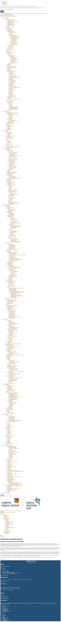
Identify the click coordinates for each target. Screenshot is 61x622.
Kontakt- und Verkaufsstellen (12, 329)
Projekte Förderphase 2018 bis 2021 (15, 420)
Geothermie (11, 370)
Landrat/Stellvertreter (11, 100)
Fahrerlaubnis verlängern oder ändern (15, 396)
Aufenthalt (9, 208)
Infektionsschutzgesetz (13, 167)
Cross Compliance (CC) (11, 182)
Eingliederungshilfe (12, 257)
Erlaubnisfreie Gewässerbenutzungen (15, 373)
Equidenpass (11, 201)
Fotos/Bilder (13, 61)
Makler (9, 127)
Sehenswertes (10, 48)
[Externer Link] (31, 560)
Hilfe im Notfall (13, 240)
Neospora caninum (12, 197)
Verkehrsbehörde (10, 408)
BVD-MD (10, 192)
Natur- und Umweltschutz (10, 345)
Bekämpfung (13, 193)
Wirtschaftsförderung (9, 129)
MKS (10, 196)
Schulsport (7, 435)
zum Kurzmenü (4, 3)
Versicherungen (13, 228)
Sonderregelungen (12, 322)
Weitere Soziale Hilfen (11, 310)
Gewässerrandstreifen (11, 375)
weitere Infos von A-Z (11, 173)
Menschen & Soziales (5, 205)
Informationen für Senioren (12, 299)
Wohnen (10, 94)
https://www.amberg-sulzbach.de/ (8, 573)
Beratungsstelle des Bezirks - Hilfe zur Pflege (16, 288)
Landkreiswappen (10, 144)
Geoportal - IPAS (10, 69)
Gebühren (10, 332)
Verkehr (10, 91)
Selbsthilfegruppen (12, 154)
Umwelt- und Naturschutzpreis (14, 353)
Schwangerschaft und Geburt (12, 446)
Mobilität (7, 391)
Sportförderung (11, 88)
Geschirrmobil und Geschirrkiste (14, 77)
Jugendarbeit (10, 461)
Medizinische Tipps (11, 434)
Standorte (10, 340)
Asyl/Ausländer (11, 73)
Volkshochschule (10, 475)
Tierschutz (9, 185)
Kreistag (9, 102)
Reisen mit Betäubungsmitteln (12, 171)
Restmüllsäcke (11, 333)
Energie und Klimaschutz (10, 349)
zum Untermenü (4, 2)
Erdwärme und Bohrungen (12, 367)
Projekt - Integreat (10, 27)
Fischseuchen (11, 194)
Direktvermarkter (10, 415)
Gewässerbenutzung (11, 372)
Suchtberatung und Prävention (14, 155)
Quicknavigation (4, 512)
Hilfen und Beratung (14, 231)
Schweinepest (11, 198)
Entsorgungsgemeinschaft (13, 331)
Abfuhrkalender (10, 320)
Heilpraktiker (9, 126)
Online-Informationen (14, 219)
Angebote (10, 283)
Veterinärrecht (11, 93)
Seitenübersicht (6, 532)
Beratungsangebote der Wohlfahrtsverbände (14, 485)
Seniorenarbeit (10, 301)
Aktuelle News (12, 510)
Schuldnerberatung (12, 317)
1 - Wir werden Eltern (9, 445)
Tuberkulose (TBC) (12, 156)
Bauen (10, 75)
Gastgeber (9, 425)
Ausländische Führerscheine (13, 394)
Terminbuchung (10, 97)
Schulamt (9, 134)
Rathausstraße (13, 41)
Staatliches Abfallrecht (9, 344)
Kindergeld (11, 457)
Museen (7, 145)
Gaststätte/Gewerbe (11, 125)
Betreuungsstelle (10, 282)
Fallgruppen (11, 360)
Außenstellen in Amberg (13, 36)
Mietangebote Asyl (10, 212)
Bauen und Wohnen (9, 111)
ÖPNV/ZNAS (9, 407)
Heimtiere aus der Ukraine (13, 202)
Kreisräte (10, 105)
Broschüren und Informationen (12, 67)
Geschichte (9, 141)
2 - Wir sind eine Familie (9, 459)
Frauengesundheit (12, 161)
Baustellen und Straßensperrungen (13, 21)
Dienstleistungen (10, 30)
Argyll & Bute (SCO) (12, 55)
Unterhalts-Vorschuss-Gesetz (10, 527)
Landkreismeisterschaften (10, 436)
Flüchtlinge (9, 472)
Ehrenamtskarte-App (12, 246)
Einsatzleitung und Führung (12, 389)
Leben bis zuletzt (10, 481)
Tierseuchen (9, 189)
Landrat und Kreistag (9, 521)
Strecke (9, 430)
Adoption (9, 251)
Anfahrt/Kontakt (10, 28)
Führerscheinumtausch (13, 399)
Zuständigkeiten (11, 210)
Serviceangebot (8, 65)
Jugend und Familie (9, 250)
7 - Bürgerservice (8, 491)
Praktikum (11, 46)
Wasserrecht (8, 358)
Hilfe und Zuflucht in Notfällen (12, 490)
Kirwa (8, 143)
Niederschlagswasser (12, 363)
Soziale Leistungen (10, 489)
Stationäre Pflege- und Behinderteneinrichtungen (16, 291)
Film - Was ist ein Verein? (13, 275)
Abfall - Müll (8, 524)
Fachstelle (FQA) (13, 294)
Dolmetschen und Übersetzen (15, 223)
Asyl (11, 220)
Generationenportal (5, 444)
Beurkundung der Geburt (13, 453)
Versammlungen (10, 412)
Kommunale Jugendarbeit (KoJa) (13, 249)
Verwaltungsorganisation (11, 49)
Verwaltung (11, 92)
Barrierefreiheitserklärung (8, 531)
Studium (12, 234)
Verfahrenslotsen (10, 280)
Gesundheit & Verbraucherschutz (7, 147)
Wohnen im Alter (10, 303)
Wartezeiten (9, 98)
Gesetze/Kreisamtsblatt (11, 22)
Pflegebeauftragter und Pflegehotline (17, 295)
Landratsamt (8, 522)
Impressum (5, 515)
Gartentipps (9, 356)
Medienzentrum (10, 133)
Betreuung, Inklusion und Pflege (11, 281)
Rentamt (10, 33)
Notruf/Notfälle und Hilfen (12, 70)
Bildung (7, 131)
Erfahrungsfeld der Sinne (13, 162)
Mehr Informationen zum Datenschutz (6, 14)
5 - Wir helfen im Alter (9, 477)
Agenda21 (9, 350)
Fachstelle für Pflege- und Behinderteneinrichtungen (16, 471)
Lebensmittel (11, 84)
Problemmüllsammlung (13, 336)
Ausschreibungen (10, 20)
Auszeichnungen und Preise (12, 351)
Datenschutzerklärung (7, 516)
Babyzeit (9, 460)
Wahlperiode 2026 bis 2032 (13, 106)
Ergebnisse (9, 431)
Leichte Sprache (9, 512)
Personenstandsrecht (12, 86)
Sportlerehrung (10, 443)
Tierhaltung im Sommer (13, 188)
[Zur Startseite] (22, 509)
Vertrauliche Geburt (12, 450)
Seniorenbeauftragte (11, 302)
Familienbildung (10, 262)
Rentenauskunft (11, 315)
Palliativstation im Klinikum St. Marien (15, 483)
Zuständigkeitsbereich (11, 204)
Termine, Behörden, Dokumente (16, 226)
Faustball (9, 437)
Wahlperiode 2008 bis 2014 (13, 109)
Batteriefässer (11, 325)
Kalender (10, 321)
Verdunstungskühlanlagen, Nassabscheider (14, 343)
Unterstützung (13, 218)
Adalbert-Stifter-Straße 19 (15, 38)
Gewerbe (7, 124)
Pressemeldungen (12, 159)
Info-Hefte (7, 529)
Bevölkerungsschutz (11, 386)
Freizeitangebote (10, 463)
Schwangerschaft (12, 153)
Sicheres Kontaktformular (4, 575)
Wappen (9, 64)
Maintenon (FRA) (12, 56)
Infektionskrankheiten (12, 166)
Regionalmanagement (11, 419)
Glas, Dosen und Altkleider (13, 328)
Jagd (8, 411)
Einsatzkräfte (10, 388)
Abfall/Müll (11, 72)
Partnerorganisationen (11, 418)
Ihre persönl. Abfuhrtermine (13, 323)
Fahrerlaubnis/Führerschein (12, 393)
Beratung (10, 115)
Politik (7, 99)
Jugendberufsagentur (11, 263)
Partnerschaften (10, 54)
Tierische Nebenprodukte (11, 184)
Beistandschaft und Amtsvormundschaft (15, 259)
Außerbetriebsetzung (12, 402)
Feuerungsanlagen (10, 342)
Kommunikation (6, 518)
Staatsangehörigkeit (11, 215)
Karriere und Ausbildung (11, 45)
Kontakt (5, 517)
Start (1, 512)
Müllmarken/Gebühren (11, 330)
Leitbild (9, 53)
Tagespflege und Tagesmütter (14, 266)
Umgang (10, 381)
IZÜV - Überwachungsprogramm (14, 361)
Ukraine (9, 206)
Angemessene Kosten (12, 214)
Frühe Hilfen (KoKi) (12, 255)
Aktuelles (7, 18)
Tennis (9, 441)
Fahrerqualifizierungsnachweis (14, 398)
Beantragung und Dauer (13, 245)
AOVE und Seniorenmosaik (12, 479)
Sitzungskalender (10, 101)
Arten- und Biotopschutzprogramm (13, 346)
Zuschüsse (11, 63)
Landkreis (7, 50)
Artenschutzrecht (10, 347)
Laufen (9, 439)
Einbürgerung (10, 211)
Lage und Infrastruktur (11, 52)
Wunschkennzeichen (12, 95)
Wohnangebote (11, 213)
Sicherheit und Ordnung (9, 409)
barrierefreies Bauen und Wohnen (13, 114)
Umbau (10, 117)
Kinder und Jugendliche (13, 253)
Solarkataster (10, 354)
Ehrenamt (7, 242)
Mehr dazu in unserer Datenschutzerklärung (7, 9)
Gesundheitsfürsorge (12, 313)
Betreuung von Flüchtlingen (12, 209)
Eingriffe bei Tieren (12, 186)
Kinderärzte (9, 465)
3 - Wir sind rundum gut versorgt (11, 466)
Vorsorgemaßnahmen (12, 284)
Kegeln (9, 438)
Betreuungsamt (10, 487)
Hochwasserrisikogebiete (13, 379)
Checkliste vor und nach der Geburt (13, 451)
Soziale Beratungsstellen (13, 157)
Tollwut (10, 199)
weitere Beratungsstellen (13, 289)
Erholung (9, 424)
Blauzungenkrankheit (12, 191)
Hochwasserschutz (10, 376)
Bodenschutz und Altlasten (12, 366)
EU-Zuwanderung (14, 222)
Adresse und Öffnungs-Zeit (10, 523)
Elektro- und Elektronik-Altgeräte (14, 327)
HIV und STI (11, 151)
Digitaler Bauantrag (11, 119)
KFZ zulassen (11, 405)
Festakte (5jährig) (14, 58)
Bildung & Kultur (4, 130)
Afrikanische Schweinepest (13, 190)
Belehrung (10, 165)
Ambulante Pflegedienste (13, 290)
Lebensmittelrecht (10, 175)
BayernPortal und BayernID (12, 66)
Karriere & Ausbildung (18, 510)
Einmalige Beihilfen (12, 312)
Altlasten (9, 364)
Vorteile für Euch (13, 273)
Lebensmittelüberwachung (12, 178)
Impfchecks (9, 170)
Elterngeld (10, 455)
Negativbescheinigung (11, 279)
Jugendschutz (11, 163)
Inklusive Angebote (12, 286)
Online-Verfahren (10, 71)
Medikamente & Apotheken (15, 241)
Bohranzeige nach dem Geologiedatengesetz (16, 371)
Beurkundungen (10, 261)
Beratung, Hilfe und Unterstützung (13, 252)
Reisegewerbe (10, 128)
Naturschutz (11, 85)
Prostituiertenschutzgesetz (13, 152)
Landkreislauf (8, 428)
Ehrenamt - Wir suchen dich (13, 271)
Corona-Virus (8, 530)
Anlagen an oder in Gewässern (12, 365)
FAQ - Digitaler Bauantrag (13, 120)
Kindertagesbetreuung (11, 265)
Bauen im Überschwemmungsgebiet (15, 377)
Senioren (7, 298)
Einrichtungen (10, 51)
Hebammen (11, 449)
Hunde (10, 187)
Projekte (10, 278)
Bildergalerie (9, 432)
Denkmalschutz (10, 118)
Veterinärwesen (8, 180)
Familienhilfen (10, 464)
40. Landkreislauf (10, 429)
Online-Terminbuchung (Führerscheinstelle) (7, 589)
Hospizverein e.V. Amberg (13, 482)
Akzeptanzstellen (12, 247)
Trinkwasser (11, 169)
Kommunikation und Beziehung (16, 225)
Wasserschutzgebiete (11, 383)
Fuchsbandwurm (12, 195)
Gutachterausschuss (12, 80)
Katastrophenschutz (12, 82)
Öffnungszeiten (10, 47)
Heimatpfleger (10, 142)
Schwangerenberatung (12, 447)
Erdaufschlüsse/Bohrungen (13, 369)
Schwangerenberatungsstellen (14, 448)
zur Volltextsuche (5, 4)
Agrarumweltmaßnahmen (12, 348)
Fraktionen (11, 104)
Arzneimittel (9, 181)
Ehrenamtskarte (10, 243)
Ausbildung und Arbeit (12, 235)
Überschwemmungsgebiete (13, 378)
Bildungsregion (10, 132)
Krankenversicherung (14, 238)
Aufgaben (9, 385)
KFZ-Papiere (11, 404)
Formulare (9, 68)
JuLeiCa (12, 272)
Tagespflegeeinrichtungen (13, 297)
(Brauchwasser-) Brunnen (13, 368)
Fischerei (9, 410)
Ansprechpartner (10, 29)
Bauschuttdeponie (12, 326)
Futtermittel (9, 183)
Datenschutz (4, 615)
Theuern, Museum (14, 44)
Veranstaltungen (10, 25)
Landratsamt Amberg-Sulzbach (5, 566)
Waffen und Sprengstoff (11, 413)
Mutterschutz (11, 452)
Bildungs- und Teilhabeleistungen (13, 306)
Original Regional (12, 416)
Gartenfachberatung (9, 355)
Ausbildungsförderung (12, 74)
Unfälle (10, 382)
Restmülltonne (11, 334)
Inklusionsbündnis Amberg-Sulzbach (13, 470)
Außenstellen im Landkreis (13, 42)
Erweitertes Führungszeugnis (12, 248)
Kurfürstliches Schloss (12, 32)
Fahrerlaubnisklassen (12, 397)
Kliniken (9, 467)
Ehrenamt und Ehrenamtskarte (12, 473)
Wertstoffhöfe (10, 338)
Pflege (8, 287)
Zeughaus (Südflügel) (12, 34)
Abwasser (9, 359)
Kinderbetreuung (13, 230)
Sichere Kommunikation (11, 96)
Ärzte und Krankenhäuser (15, 239)
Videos (9, 433)
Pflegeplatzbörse (13, 296)
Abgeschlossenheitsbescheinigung (13, 112)
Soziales (7, 304)
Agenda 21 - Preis (12, 352)
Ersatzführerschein (12, 395)
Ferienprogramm (12, 274)
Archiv (8, 140)
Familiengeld (11, 456)
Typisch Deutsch (11, 224)
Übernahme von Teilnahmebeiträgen (15, 267)
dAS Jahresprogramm (12, 270)
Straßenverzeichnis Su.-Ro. (13, 324)
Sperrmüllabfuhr (11, 337)
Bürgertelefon (10, 387)
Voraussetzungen (12, 244)
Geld (10, 236)
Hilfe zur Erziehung (12, 256)
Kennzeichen (11, 403)
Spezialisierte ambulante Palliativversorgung (16, 484)
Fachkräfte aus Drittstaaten (15, 221)
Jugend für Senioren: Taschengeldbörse (14, 476)
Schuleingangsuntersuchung (12, 172)
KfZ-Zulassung (11, 83)
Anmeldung (7, 26)
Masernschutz (11, 168)
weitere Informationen (14, 62)
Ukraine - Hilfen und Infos (11, 19)
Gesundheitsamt (10, 149)
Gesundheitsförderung (11, 160)
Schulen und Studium (12, 232)
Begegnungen (13, 60)
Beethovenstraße (13, 39)
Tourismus (11, 89)
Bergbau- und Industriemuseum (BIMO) (14, 146)
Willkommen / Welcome (11, 216)
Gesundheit (11, 78)
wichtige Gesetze (13, 227)
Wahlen (9, 110)
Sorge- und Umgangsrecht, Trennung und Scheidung (17, 254)
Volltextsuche (6, 533)
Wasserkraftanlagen (12, 374)
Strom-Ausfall (8, 526)
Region (7, 414)
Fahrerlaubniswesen (12, 76)
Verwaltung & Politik (5, 17)
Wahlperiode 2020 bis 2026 (13, 107)
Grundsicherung (10, 307)
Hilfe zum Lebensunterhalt (12, 308)
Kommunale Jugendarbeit (12, 268)
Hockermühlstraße (14, 40)
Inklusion (9, 285)
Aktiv (8, 423)
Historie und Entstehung (15, 59)
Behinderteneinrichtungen (15, 293)
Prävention (11, 277)
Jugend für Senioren (11, 300)
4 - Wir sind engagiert (9, 469)
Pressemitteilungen (11, 23)
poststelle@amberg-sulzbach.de (8, 572)
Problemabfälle (10, 335)
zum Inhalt (3, 1)
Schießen (9, 440)
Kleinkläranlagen (12, 362)
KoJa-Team (11, 269)
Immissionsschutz (12, 81)
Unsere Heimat (8, 427)
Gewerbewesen (11, 79)
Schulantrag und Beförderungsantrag (15, 87)
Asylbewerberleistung (11, 207)
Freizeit (10, 229)
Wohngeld (9, 309)
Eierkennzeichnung (12, 176)
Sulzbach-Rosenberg (14, 43)
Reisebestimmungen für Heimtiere (14, 203)
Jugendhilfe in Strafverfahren (13, 258)
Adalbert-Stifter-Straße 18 (15, 37)
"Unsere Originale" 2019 (13, 417)
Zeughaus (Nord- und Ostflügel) (14, 35)
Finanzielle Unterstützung (13, 260)
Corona (9, 158)
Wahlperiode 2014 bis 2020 (13, 108)
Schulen (12, 233)
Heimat (7, 139)
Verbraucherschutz (12, 90)
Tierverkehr (9, 200)
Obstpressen (9, 357)
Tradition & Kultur (10, 426)
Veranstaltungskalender (11, 421)
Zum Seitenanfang (3, 559)
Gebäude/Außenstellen (11, 31)
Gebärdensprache (5, 619)
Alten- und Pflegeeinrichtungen (16, 292)
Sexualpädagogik (12, 164)
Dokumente (11, 103)
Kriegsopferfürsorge (12, 314)
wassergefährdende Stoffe (12, 380)
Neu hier (10, 217)
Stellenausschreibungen (11, 24)
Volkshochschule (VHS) (11, 135)
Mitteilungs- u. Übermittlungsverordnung (15, 177)
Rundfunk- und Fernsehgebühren (14, 316)
